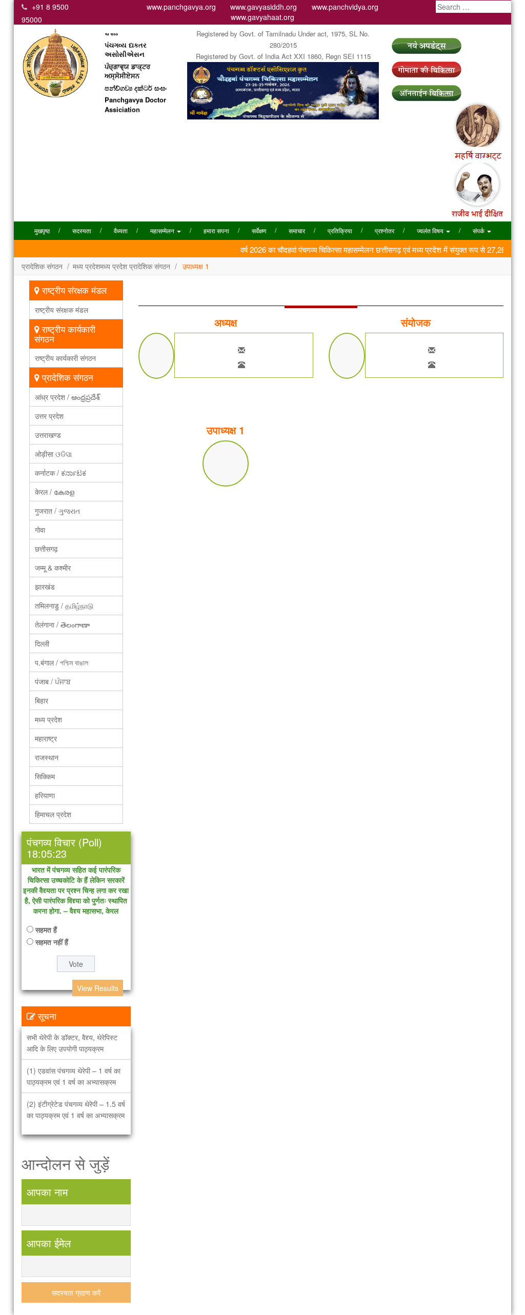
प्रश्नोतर (384, 230)
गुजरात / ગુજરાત (57, 510)
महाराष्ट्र (46, 738)
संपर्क (479, 230)
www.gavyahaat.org (262, 17)
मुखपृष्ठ (42, 230)
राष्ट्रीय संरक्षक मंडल (61, 310)
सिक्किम (45, 776)
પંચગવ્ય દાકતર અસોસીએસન (126, 39)
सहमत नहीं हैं (51, 942)
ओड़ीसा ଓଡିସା (53, 454)
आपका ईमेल (49, 1243)
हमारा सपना (216, 230)
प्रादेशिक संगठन (42, 266)
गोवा (40, 529)
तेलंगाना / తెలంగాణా (62, 624)
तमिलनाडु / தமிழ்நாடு (64, 605)
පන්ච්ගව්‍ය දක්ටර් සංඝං (136, 77)
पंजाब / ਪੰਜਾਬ (53, 681)
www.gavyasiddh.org (263, 7)
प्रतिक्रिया (340, 230)
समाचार (297, 230)
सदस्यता (81, 230)
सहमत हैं (46, 929)
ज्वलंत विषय (431, 230)
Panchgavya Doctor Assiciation (135, 94)
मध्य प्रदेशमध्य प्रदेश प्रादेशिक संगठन (121, 266)
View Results (97, 988)
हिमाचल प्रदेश (53, 814)
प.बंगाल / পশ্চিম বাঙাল (61, 662)
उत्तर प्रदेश (49, 416)
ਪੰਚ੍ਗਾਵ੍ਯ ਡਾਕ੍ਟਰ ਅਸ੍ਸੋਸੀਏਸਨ (127, 60)
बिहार (41, 700)
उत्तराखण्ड (48, 435)
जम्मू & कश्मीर (53, 567)
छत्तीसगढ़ (46, 548)
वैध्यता (121, 230)
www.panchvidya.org (345, 7)
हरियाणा (45, 795)
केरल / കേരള (54, 492)
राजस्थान (46, 757)
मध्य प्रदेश (48, 719)
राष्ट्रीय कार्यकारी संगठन (65, 358)
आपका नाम (47, 1191)
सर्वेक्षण (259, 230)
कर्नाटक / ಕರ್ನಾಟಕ (60, 473)
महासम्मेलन (163, 230)
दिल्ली (42, 643)
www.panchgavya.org (181, 7)
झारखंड (45, 586)
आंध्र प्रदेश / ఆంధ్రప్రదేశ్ (67, 397)
